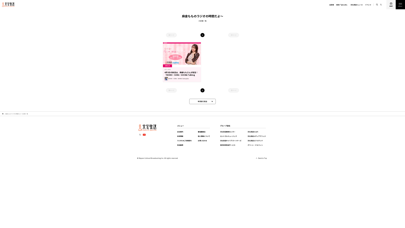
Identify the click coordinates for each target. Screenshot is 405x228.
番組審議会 (201, 132)
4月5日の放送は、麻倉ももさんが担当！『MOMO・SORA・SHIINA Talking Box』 (181, 75)
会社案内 (180, 132)
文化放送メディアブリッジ (257, 136)
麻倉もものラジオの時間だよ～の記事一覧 (16, 114)
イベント (368, 5)
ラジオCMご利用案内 (184, 141)
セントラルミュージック (228, 136)
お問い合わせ (202, 141)
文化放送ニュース (357, 5)
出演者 (331, 5)
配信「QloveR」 (342, 5)
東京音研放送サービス (227, 145)
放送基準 (180, 145)
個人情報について (204, 136)
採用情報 (180, 136)
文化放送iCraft (253, 132)
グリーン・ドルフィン (255, 145)
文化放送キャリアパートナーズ (230, 141)
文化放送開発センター (227, 132)
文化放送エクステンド (255, 141)
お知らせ (167, 66)
